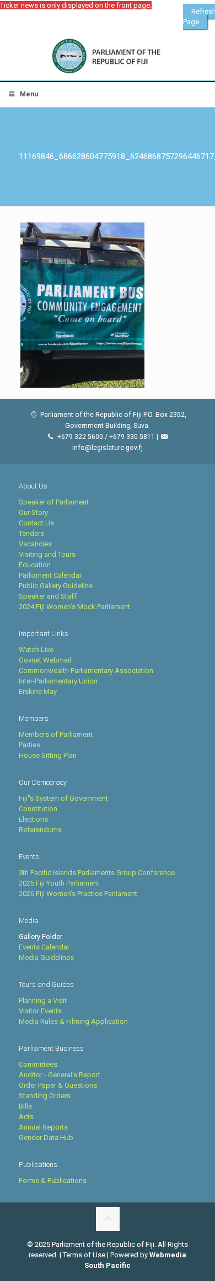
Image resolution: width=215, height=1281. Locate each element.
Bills (25, 1106)
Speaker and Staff (48, 596)
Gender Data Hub (46, 1137)
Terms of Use (84, 1255)
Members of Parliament (56, 734)
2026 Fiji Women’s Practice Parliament (78, 893)
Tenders (31, 533)
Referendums (40, 830)
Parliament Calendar (50, 575)
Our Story (33, 512)
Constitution (38, 809)
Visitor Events (40, 1011)
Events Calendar (44, 947)
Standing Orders (45, 1096)
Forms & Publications (53, 1180)
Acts (26, 1116)
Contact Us (36, 523)
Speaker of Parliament (54, 502)
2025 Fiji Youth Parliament (59, 883)
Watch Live (36, 649)
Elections (33, 819)
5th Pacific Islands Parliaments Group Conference (97, 873)
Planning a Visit (43, 1000)
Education (35, 565)
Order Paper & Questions (58, 1085)
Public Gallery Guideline (56, 586)
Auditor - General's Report (59, 1075)
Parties (29, 745)
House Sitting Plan (48, 755)
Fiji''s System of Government (63, 798)
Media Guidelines (46, 957)
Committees (38, 1064)
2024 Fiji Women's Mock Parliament (74, 606)
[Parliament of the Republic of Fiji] (107, 56)
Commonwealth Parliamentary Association (86, 670)
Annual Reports (43, 1127)
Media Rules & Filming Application (73, 1021)
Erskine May (38, 691)
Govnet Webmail (45, 660)
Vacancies (35, 544)
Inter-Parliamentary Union (58, 681)
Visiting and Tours (47, 554)
